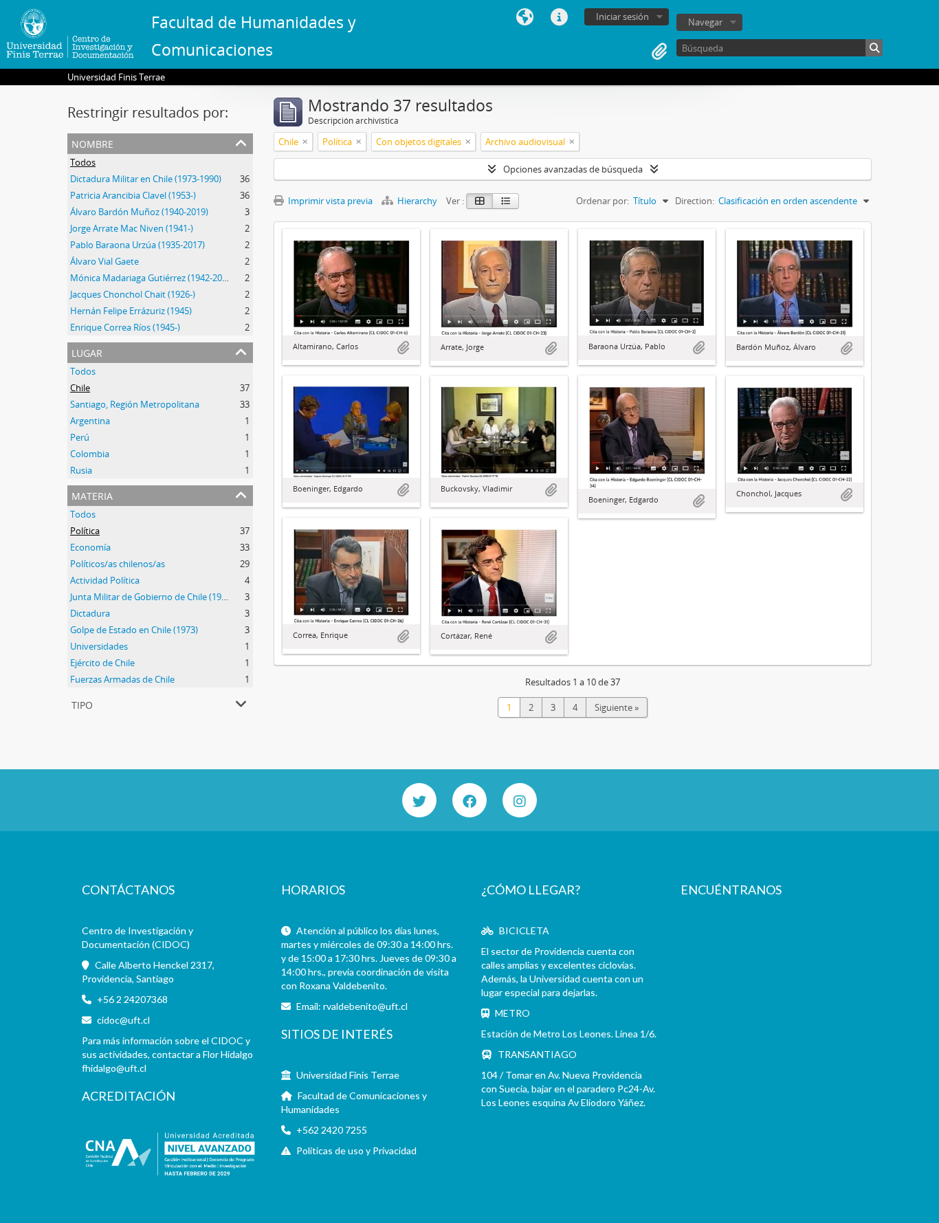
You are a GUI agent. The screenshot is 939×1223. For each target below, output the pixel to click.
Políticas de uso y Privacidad (356, 1150)
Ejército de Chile (102, 663)
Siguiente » (617, 707)
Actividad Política (105, 580)
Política (85, 531)
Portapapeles (659, 51)
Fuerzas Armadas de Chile (122, 679)
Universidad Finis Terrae (347, 1075)
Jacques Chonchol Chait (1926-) (132, 294)
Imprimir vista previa (329, 201)
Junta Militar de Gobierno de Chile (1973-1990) (163, 597)
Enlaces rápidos (559, 17)
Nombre (92, 142)
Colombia (89, 454)
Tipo (82, 703)
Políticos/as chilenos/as (117, 564)
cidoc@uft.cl (123, 1020)
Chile (80, 388)
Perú (79, 437)
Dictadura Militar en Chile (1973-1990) (145, 179)
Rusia (81, 470)
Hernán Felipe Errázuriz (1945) (131, 311)
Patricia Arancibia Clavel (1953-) (133, 195)
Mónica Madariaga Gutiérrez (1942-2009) (152, 278)
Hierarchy (417, 201)
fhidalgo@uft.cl (114, 1068)
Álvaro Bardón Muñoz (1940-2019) (139, 212)
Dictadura (90, 613)
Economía (90, 547)
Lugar (86, 351)
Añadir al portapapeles (403, 348)
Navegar (705, 22)
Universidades (99, 646)
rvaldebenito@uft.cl (365, 1006)
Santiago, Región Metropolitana (134, 404)
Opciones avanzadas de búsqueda (573, 169)
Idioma (524, 17)
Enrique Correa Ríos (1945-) (125, 327)
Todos (83, 162)
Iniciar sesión (622, 16)
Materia (92, 494)
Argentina (90, 421)
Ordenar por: (602, 201)
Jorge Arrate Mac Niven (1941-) (131, 228)
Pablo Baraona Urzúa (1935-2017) (137, 245)
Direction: (694, 201)
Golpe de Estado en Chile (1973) (134, 630)
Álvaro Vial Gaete (104, 261)
